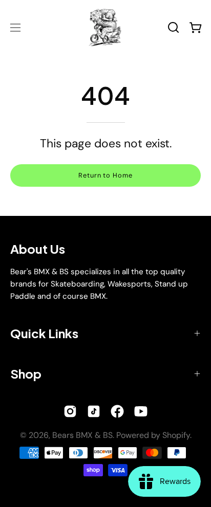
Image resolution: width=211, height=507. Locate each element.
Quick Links (44, 333)
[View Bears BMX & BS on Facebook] (117, 411)
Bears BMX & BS (82, 435)
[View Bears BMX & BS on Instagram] (70, 411)
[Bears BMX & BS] (105, 27)
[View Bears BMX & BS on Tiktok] (93, 411)
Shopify (176, 435)
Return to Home (105, 175)
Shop (25, 373)
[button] (173, 27)
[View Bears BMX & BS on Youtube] (141, 411)
